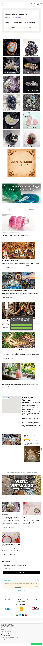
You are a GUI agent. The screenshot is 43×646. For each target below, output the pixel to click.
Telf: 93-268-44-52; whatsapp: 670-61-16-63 (12, 637)
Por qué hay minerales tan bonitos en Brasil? (12, 349)
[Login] (35, 4)
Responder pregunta (8, 580)
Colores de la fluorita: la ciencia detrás (10, 232)
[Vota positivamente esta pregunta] (36, 581)
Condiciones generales (21, 601)
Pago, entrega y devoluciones (33, 599)
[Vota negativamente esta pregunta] (38, 581)
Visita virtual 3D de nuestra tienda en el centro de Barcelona (21, 472)
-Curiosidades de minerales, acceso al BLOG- (21, 210)
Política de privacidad (12, 599)
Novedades (12, 237)
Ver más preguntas (21, 590)
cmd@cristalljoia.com (7, 639)
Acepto (21, 324)
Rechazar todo (21, 328)
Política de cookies (22, 599)
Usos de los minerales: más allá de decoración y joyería (14, 290)
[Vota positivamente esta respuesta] (36, 586)
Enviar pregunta (21, 572)
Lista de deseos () (39, 1)
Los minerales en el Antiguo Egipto (10, 260)
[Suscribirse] (40, 622)
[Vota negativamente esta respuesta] (37, 586)
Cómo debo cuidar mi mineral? (9, 381)
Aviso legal (5, 599)
